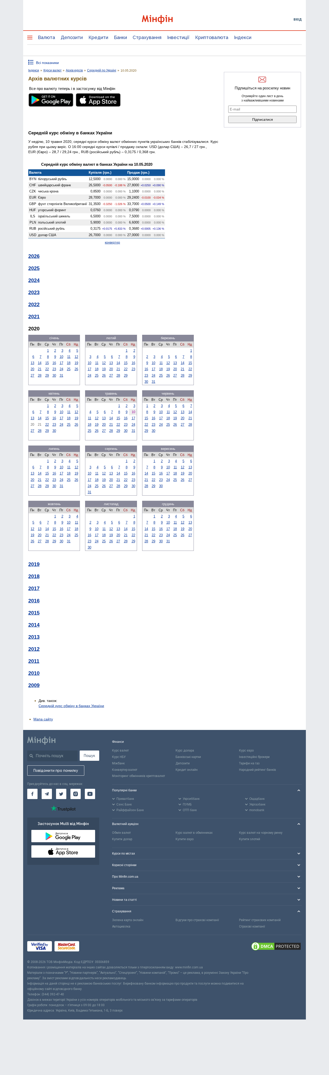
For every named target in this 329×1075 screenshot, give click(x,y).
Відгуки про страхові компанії (197, 920)
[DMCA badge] (276, 947)
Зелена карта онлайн (127, 920)
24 (61, 369)
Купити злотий (249, 839)
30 (54, 375)
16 (54, 363)
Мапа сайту (43, 719)
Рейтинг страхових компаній (260, 920)
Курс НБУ (119, 757)
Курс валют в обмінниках (194, 833)
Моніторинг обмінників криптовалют (138, 776)
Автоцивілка (121, 926)
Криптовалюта (211, 37)
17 (61, 363)
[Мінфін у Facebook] (32, 794)
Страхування (147, 37)
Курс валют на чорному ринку (260, 833)
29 (47, 375)
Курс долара (185, 750)
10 (61, 357)
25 (68, 369)
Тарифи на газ (249, 763)
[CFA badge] (93, 947)
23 (54, 369)
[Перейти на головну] (164, 19)
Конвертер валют (124, 770)
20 (32, 369)
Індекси (242, 37)
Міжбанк (118, 763)
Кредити (98, 37)
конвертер (112, 242)
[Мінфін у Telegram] (47, 794)
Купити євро (185, 839)
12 (76, 357)
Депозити (72, 37)
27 (32, 375)
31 (61, 375)
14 (39, 363)
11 (68, 357)
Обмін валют (121, 833)
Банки (120, 37)
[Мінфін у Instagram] (75, 794)
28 (39, 375)
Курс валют (120, 750)
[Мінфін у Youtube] (90, 794)
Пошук (89, 756)
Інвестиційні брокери (254, 757)
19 (76, 363)
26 (76, 369)
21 (39, 369)
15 (47, 363)
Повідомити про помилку (55, 770)
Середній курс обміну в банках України (71, 706)
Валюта (46, 37)
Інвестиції (178, 37)
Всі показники (47, 63)
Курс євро (246, 750)
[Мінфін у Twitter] (61, 794)
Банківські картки (188, 757)
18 (68, 363)
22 (47, 369)
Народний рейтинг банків (257, 770)
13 (32, 363)
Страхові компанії (252, 926)
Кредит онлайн (187, 770)
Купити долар (122, 839)
